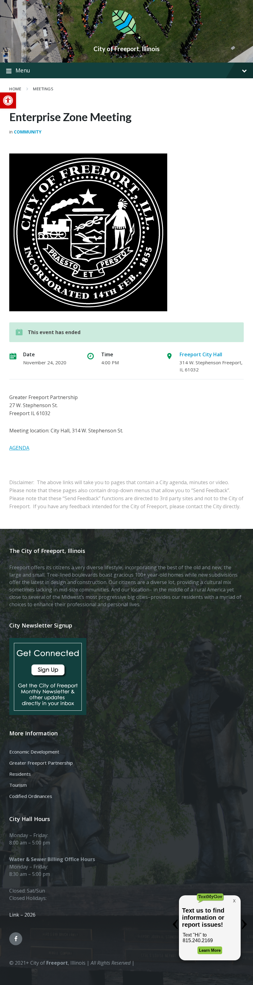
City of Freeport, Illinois (126, 48)
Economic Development (34, 752)
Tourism (18, 785)
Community (27, 132)
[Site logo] (126, 38)
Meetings (43, 89)
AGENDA (19, 447)
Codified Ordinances (30, 796)
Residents (20, 774)
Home (15, 89)
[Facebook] (15, 938)
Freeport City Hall (201, 354)
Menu (22, 70)
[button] (8, 100)
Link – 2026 (22, 914)
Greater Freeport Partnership (41, 763)
